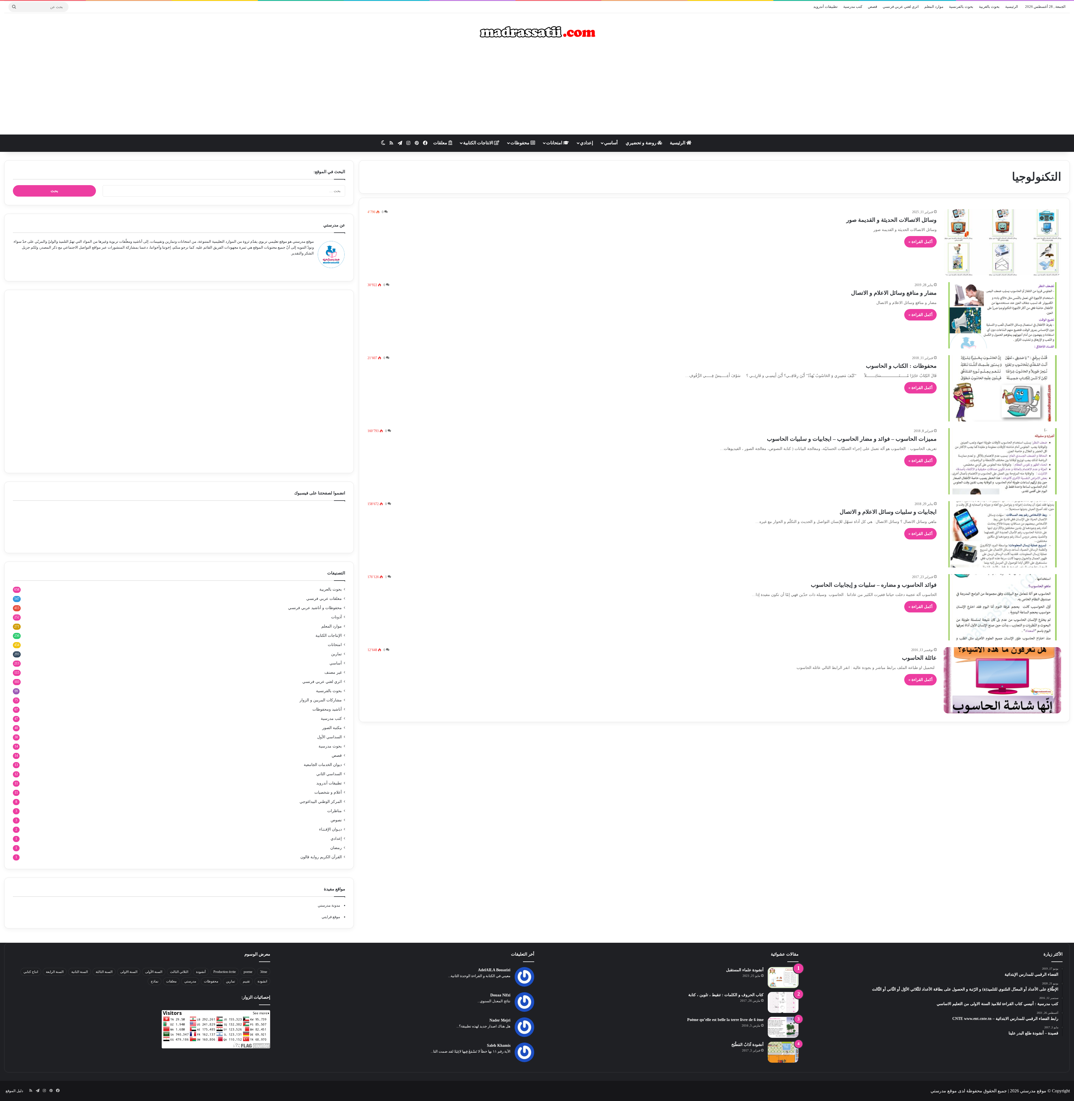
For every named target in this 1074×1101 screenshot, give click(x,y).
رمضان (336, 848)
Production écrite (224, 972)
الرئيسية (1011, 6)
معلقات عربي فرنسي (324, 599)
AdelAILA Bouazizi (494, 970)
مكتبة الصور (332, 728)
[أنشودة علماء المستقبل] (783, 977)
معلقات (440, 142)
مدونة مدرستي (329, 905)
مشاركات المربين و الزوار (321, 700)
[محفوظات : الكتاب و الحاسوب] (1002, 388)
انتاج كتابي (30, 972)
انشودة (262, 981)
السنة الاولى (128, 972)
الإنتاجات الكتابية (328, 635)
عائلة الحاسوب (919, 658)
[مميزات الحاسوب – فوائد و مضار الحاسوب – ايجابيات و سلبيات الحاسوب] (1002, 461)
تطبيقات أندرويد (825, 6)
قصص (872, 6)
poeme (248, 972)
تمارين (336, 654)
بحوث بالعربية (989, 6)
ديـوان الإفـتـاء (330, 829)
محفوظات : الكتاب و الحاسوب (901, 366)
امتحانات (554, 142)
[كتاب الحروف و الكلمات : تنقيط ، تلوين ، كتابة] (783, 1002)
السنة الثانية (79, 972)
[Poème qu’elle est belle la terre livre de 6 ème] (783, 1027)
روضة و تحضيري (642, 142)
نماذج (154, 981)
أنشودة (201, 972)
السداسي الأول (329, 737)
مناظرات (334, 811)
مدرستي (190, 981)
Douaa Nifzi (500, 995)
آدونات (336, 617)
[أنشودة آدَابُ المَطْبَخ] (783, 1052)
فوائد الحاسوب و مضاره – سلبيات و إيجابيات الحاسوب (874, 585)
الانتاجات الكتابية (478, 142)
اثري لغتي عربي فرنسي (901, 6)
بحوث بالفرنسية (961, 6)
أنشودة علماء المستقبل (745, 970)
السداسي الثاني (329, 774)
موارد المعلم (933, 6)
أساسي (611, 142)
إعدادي (586, 142)
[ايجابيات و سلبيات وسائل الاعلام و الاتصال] (1002, 534)
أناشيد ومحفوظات (327, 709)
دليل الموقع (14, 1091)
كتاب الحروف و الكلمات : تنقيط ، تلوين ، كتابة (726, 995)
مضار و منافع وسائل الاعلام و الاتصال (894, 293)
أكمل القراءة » (920, 242)
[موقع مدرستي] (537, 31)
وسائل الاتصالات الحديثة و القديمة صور (891, 220)
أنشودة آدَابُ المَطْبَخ (747, 1045)
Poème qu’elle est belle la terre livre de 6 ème (725, 1020)
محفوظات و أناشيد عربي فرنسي (315, 608)
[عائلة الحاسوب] (1002, 680)
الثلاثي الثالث (179, 972)
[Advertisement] (537, 90)
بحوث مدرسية (330, 746)
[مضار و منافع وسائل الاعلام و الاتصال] (1002, 315)
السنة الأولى (153, 972)
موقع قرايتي (331, 917)
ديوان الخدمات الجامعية (323, 765)
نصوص (336, 820)
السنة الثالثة (104, 972)
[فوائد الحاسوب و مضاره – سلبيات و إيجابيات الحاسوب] (1002, 607)
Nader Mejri (499, 1020)
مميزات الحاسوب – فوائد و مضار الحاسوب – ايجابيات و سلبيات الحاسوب (852, 439)
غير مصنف (333, 672)
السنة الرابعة (54, 972)
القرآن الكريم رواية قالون (321, 857)
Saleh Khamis (498, 1045)
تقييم (246, 981)
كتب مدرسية (852, 6)
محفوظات (520, 142)
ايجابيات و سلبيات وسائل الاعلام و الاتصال (888, 512)
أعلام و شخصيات (328, 792)
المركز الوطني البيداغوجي (321, 802)
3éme (263, 972)
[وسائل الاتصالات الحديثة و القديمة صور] (1002, 242)
